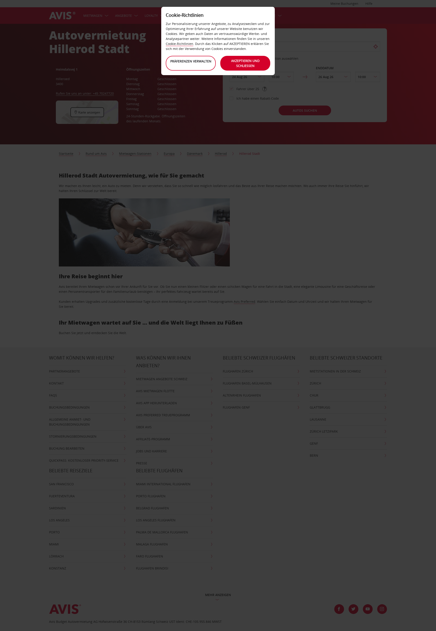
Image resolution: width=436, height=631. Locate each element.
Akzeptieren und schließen (245, 63)
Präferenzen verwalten (190, 61)
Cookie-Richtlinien (179, 44)
